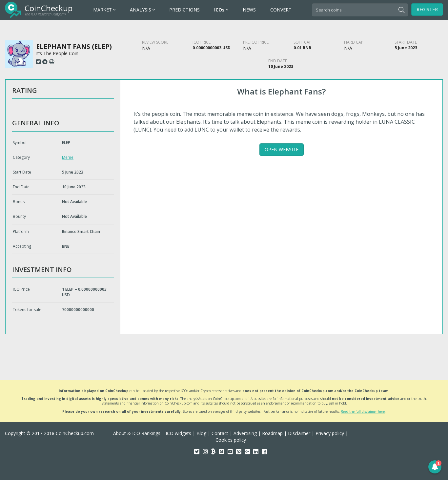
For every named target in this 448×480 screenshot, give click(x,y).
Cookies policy (230, 440)
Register (427, 9)
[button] (434, 466)
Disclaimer (299, 433)
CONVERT (281, 10)
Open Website (281, 149)
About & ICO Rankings (136, 433)
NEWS (249, 10)
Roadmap (272, 433)
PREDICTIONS (184, 10)
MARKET (103, 10)
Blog (201, 433)
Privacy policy (330, 433)
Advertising (245, 433)
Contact (220, 433)
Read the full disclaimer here (363, 411)
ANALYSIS (141, 10)
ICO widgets (178, 433)
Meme (67, 157)
